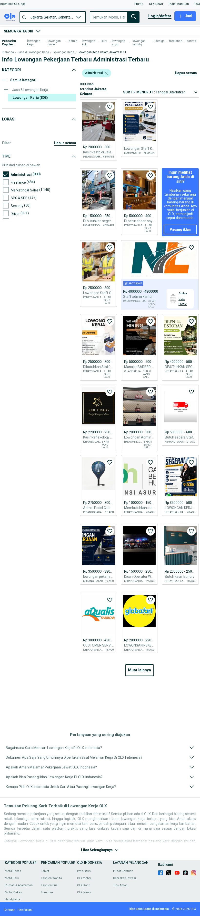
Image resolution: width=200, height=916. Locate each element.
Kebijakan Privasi (124, 878)
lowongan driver (54, 42)
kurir (104, 41)
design (160, 41)
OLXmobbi (84, 878)
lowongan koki (88, 42)
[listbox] (106, 73)
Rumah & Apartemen (19, 885)
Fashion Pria (49, 885)
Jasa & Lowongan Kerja (33, 52)
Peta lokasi (25, 910)
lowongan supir (118, 42)
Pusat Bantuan (123, 871)
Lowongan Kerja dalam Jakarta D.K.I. (102, 52)
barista (191, 41)
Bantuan (9, 910)
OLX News (84, 892)
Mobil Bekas (13, 871)
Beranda (8, 52)
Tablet (45, 871)
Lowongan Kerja (63, 52)
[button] (12, 4)
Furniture (47, 892)
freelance (175, 41)
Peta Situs (84, 871)
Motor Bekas (13, 892)
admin (73, 41)
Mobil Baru (12, 878)
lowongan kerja (33, 42)
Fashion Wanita (51, 878)
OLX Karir (83, 885)
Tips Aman (120, 885)
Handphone (12, 899)
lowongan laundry (139, 42)
